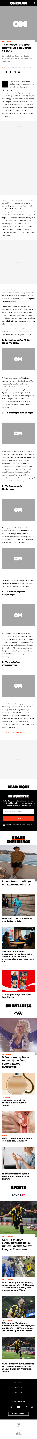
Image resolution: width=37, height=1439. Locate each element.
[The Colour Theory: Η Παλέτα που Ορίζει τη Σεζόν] (18, 905)
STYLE (6, 732)
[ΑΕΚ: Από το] (18, 1307)
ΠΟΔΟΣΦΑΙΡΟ (7, 1236)
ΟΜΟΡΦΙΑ (6, 1097)
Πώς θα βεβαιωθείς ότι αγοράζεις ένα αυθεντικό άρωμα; (15, 1102)
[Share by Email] (19, 72)
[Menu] (3, 3)
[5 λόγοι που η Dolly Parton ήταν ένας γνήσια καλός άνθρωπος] (18, 1036)
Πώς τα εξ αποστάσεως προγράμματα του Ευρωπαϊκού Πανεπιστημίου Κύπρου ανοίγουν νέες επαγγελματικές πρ (18, 956)
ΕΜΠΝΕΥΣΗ (7, 1054)
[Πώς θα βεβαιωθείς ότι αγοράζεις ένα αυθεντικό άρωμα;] (18, 1084)
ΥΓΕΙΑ (4, 1135)
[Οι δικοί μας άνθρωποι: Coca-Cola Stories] (18, 981)
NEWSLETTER (18, 1414)
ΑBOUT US (18, 1392)
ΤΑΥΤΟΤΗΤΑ (18, 1387)
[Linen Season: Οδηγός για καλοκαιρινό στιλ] (18, 863)
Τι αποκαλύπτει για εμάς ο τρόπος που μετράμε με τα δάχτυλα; (16, 1176)
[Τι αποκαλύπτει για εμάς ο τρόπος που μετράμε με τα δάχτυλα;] (18, 1158)
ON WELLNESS (18, 1006)
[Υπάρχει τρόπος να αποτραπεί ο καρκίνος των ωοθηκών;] (18, 1122)
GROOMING (6, 42)
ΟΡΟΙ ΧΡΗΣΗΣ (18, 1397)
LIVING (5, 1171)
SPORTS (18, 1188)
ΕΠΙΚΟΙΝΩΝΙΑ (18, 1383)
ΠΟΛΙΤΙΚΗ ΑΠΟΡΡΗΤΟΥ (18, 1401)
